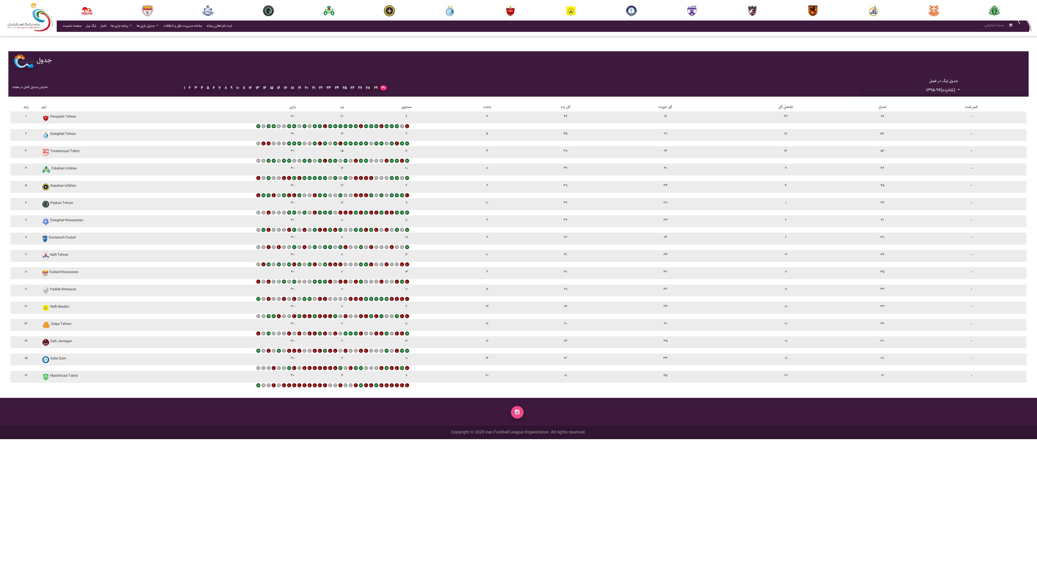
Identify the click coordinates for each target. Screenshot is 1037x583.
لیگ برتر (91, 26)
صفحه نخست (72, 26)
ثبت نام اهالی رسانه (220, 26)
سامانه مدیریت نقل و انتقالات (183, 26)
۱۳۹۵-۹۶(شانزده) (941, 90)
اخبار (104, 26)
